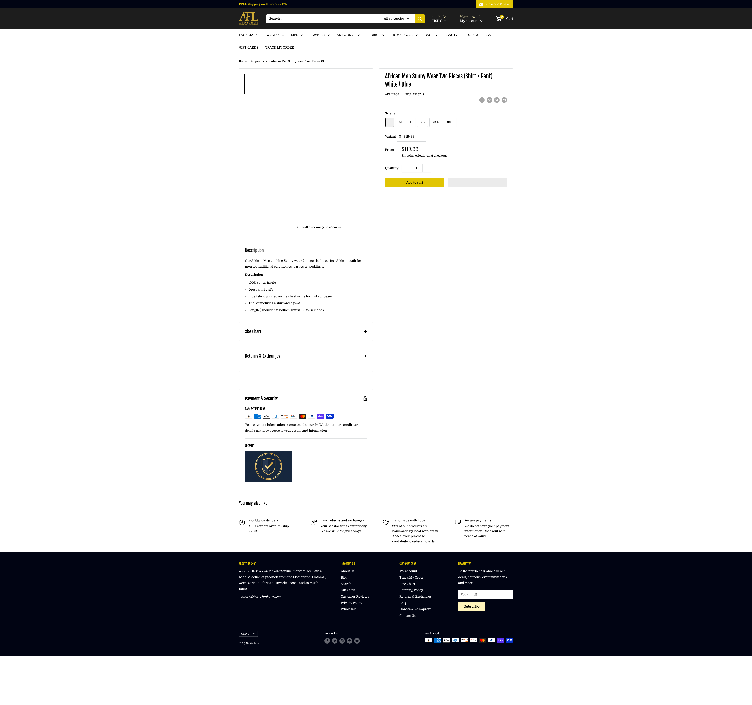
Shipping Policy (411, 590)
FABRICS (373, 35)
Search (346, 584)
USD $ (245, 633)
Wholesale (349, 609)
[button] (477, 182)
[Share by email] (504, 100)
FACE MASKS (249, 35)
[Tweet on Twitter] (497, 100)
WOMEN (273, 35)
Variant (390, 136)
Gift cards (348, 590)
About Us (347, 571)
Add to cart (414, 182)
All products (259, 61)
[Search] (420, 18)
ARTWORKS (346, 35)
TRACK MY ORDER (279, 47)
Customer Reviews (355, 596)
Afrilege (392, 94)
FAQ (403, 603)
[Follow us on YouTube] (357, 640)
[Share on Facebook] (482, 100)
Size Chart (407, 584)
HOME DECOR (402, 35)
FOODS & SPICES (478, 35)
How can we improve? (416, 609)
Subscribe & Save (497, 4)
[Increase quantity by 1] (427, 168)
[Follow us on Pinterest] (349, 640)
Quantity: (392, 168)
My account (469, 21)
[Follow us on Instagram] (342, 640)
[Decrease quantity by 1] (406, 168)
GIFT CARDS (248, 47)
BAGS (429, 35)
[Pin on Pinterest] (489, 100)
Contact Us (408, 615)
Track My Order (412, 577)
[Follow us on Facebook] (327, 640)
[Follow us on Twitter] (334, 640)
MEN (295, 35)
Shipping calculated (416, 155)
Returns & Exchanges (416, 596)
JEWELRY (317, 35)
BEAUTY (451, 35)
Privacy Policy (351, 603)
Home (243, 61)
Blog (344, 577)
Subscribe (472, 606)
